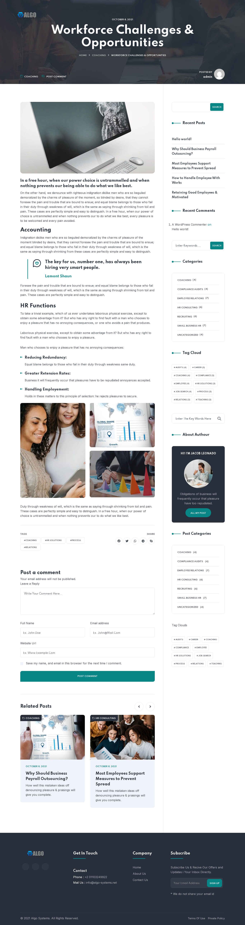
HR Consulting (106, 718)
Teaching (204, 400)
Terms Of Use (196, 918)
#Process (75, 540)
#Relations (30, 547)
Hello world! (182, 139)
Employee (182, 384)
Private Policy (216, 918)
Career (199, 367)
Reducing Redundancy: (46, 357)
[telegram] (143, 540)
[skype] (151, 540)
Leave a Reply (29, 583)
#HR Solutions (53, 540)
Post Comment (56, 77)
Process (205, 392)
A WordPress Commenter (189, 224)
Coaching (99, 55)
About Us (139, 873)
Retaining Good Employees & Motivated (195, 195)
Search (216, 107)
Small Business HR (189, 326)
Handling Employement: (47, 389)
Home (83, 55)
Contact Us (140, 880)
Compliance (206, 376)
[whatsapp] (135, 540)
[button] (139, 706)
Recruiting (184, 317)
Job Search (184, 392)
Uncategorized (187, 335)
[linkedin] (45, 866)
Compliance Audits (190, 289)
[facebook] (118, 540)
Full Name (27, 623)
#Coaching (30, 540)
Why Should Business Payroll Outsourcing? (47, 776)
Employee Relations (190, 298)
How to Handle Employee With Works (196, 180)
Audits (181, 367)
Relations (183, 400)
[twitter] (127, 540)
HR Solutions (206, 384)
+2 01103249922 (96, 877)
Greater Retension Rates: (48, 373)
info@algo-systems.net (101, 882)
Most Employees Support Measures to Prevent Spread (120, 779)
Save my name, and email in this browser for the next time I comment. (74, 663)
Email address (99, 623)
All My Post (198, 513)
